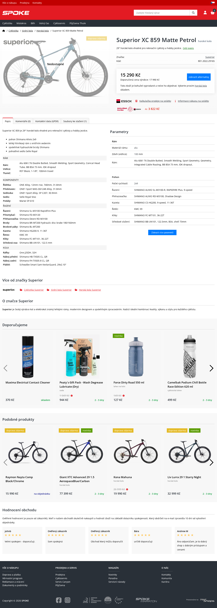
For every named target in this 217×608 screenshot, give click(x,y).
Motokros (21, 23)
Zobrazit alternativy (199, 76)
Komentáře (23, 121)
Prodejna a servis (66, 567)
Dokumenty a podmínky (14, 585)
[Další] (211, 368)
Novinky (112, 574)
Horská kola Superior (90, 289)
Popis (8, 121)
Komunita (167, 578)
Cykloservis (59, 23)
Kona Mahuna (123, 477)
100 (136, 154)
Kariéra (165, 581)
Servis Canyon (62, 581)
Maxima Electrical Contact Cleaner (28, 382)
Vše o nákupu (9, 2)
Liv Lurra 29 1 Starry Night (184, 477)
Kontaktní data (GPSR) (46, 121)
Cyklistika (7, 23)
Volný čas (44, 23)
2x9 (136, 183)
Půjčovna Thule (78, 23)
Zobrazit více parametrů (162, 232)
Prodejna (24, 2)
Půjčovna (60, 585)
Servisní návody (116, 581)
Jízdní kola (27, 30)
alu (136, 147)
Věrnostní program (12, 578)
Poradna (112, 578)
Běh (33, 23)
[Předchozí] (5, 368)
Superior (210, 57)
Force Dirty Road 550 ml (129, 382)
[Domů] (3, 30)
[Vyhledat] (193, 13)
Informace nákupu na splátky (193, 100)
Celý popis (188, 48)
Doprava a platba (11, 574)
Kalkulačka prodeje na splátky (155, 100)
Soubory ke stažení (75, 121)
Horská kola (43, 30)
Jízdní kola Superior (61, 289)
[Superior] (11, 290)
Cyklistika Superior (34, 289)
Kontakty (37, 2)
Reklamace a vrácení (13, 581)
